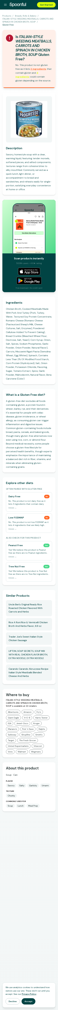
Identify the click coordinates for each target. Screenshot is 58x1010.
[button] (38, 69)
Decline (13, 1001)
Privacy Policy (29, 994)
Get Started (46, 4)
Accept (28, 1001)
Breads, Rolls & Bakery (25, 15)
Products (6, 15)
